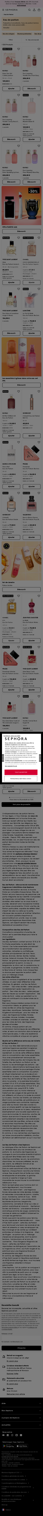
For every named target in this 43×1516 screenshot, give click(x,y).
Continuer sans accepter (12, 736)
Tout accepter (21, 772)
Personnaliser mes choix (20, 778)
